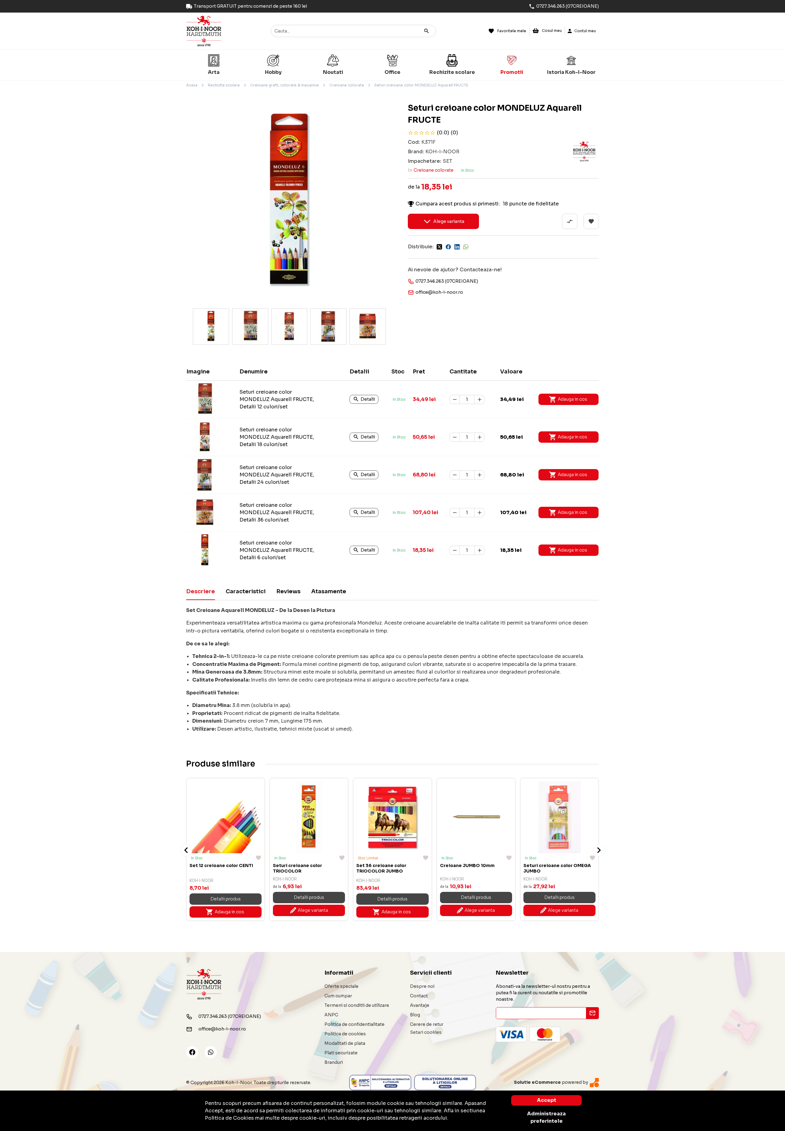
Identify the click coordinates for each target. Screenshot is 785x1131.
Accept (546, 1100)
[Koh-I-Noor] (204, 30)
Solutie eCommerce (537, 1082)
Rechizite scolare (224, 85)
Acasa (191, 85)
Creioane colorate (346, 85)
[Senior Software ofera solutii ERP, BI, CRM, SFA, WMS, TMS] (594, 1082)
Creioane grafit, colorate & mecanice (284, 85)
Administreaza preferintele (546, 1117)
